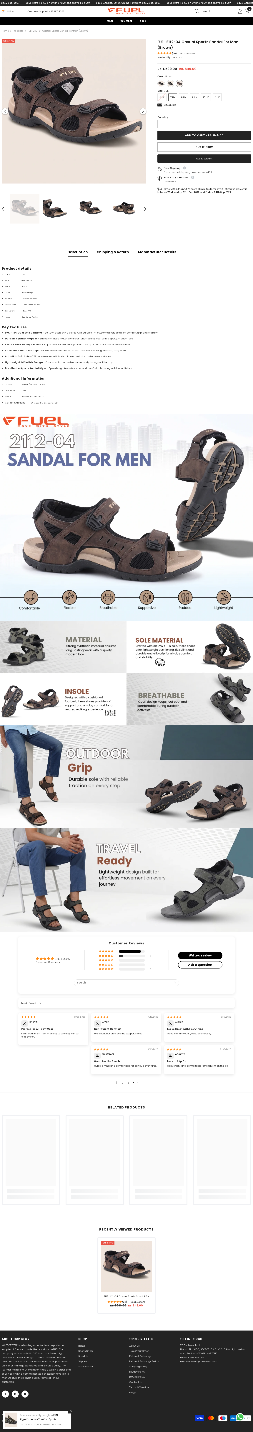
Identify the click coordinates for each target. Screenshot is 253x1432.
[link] (126, 465)
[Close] (70, 1410)
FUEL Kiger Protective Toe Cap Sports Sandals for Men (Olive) (39, 1419)
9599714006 (57, 11)
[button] (5, 111)
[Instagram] (15, 1394)
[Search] (214, 11)
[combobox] (218, 11)
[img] (28, 1017)
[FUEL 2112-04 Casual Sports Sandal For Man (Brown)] (126, 1266)
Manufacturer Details (157, 252)
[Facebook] (5, 1394)
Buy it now (204, 147)
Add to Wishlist (204, 158)
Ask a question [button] (200, 965)
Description (78, 252)
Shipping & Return (113, 252)
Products (18, 30)
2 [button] (122, 1082)
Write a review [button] (200, 955)
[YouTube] (25, 1394)
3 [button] (128, 1082)
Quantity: (163, 117)
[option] (74, 111)
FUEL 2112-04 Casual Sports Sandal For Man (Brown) (126, 1296)
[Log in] (240, 11)
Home (5, 30)
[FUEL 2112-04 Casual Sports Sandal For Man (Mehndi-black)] (170, 83)
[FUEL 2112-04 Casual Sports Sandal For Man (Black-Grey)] (161, 83)
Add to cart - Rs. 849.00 (204, 135)
